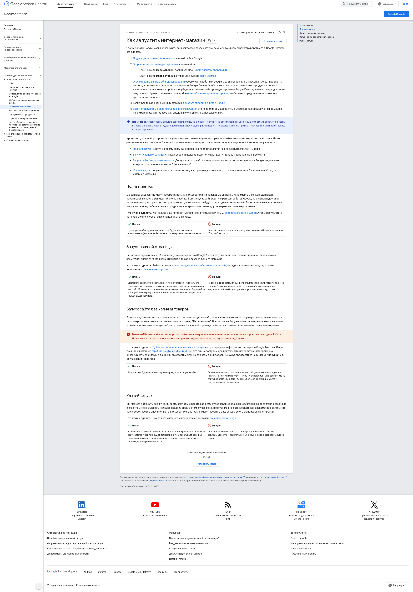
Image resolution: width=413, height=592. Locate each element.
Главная (130, 32)
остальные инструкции (154, 269)
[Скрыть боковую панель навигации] (39, 586)
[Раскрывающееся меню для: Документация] (77, 4)
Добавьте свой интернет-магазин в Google (178, 347)
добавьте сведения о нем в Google (204, 103)
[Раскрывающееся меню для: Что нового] (130, 4)
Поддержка (90, 3)
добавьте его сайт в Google (241, 212)
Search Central (35, 4)
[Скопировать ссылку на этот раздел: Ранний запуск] (156, 396)
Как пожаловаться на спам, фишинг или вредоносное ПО (77, 548)
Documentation (15, 14)
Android (88, 572)
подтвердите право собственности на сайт (200, 265)
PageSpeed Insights (301, 548)
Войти (406, 4)
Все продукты (181, 572)
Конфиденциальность (88, 585)
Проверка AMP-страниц (304, 553)
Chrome (102, 572)
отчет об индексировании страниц (208, 93)
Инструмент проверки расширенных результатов (317, 543)
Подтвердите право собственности (154, 58)
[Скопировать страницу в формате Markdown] (209, 40)
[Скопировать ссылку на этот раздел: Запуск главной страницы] (176, 247)
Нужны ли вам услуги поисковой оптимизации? (194, 538)
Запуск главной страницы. (149, 154)
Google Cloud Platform (139, 572)
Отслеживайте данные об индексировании (159, 81)
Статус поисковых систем (182, 548)
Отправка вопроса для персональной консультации (75, 543)
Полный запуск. (142, 148)
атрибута (171, 351)
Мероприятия (144, 3)
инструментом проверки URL (212, 70)
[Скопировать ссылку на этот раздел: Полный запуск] (157, 187)
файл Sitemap (208, 75)
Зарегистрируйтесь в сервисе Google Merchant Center (164, 108)
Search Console (396, 14)
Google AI (162, 572)
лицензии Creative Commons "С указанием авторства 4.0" (217, 477)
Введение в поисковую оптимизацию (189, 543)
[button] (21, 29)
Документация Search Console (185, 553)
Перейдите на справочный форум (65, 538)
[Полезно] (279, 32)
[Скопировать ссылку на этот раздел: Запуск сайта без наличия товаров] (193, 309)
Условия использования (60, 585)
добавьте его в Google (223, 418)
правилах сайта (159, 480)
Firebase (117, 572)
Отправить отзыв (272, 41)
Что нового (120, 3)
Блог (105, 3)
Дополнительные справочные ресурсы (68, 553)
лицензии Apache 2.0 (277, 477)
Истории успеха (167, 3)
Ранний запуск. (142, 170)
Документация (65, 3)
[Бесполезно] (284, 32)
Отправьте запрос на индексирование (156, 64)
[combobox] (357, 4)
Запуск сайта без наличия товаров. (154, 160)
